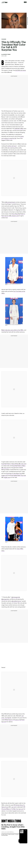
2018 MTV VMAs (19, 128)
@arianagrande (15, 597)
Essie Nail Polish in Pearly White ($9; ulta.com (13, 463)
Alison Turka (6, 54)
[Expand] (21, 830)
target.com (4, 475)
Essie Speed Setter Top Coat (18, 475)
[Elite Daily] (4, 2)
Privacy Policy (5, 835)
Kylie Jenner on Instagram (27, 21)
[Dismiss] (26, 830)
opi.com (4, 721)
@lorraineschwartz (10, 202)
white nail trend (12, 146)
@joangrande (5, 599)
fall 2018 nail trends (20, 70)
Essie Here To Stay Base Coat (14, 473)
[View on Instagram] (14, 178)
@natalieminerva (16, 601)
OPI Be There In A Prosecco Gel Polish (14, 719)
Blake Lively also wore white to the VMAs (12, 330)
